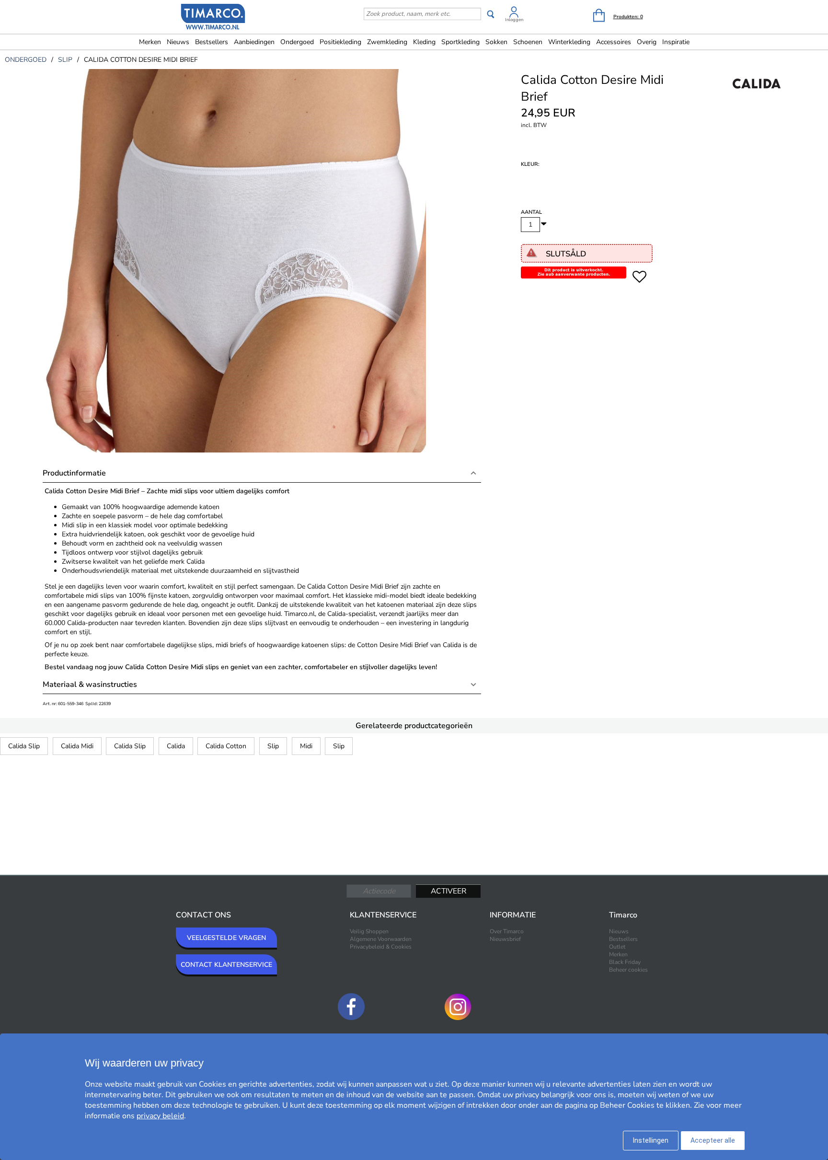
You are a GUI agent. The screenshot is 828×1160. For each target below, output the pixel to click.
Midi (306, 746)
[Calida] (757, 94)
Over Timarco (507, 931)
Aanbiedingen (254, 41)
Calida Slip (24, 746)
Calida (176, 746)
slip (65, 59)
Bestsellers (211, 41)
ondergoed (25, 59)
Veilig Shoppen (369, 931)
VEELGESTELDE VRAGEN (226, 937)
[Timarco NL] (213, 17)
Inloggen (514, 20)
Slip (273, 746)
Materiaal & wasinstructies (90, 684)
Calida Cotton (226, 746)
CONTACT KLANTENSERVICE (226, 964)
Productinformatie (74, 473)
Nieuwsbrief (505, 939)
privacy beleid (160, 1116)
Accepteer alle (712, 1140)
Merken (150, 41)
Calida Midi (77, 746)
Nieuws (178, 41)
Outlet (617, 947)
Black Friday (625, 962)
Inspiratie (676, 41)
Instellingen (650, 1140)
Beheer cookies (628, 970)
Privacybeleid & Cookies (381, 947)
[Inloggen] (514, 13)
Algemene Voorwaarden (381, 939)
